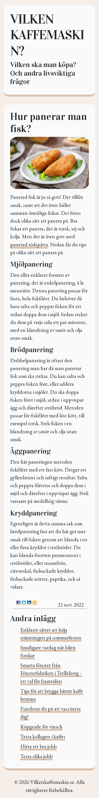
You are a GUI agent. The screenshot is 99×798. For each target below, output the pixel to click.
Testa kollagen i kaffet (42, 736)
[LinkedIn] (29, 603)
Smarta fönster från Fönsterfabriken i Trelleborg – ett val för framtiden (51, 673)
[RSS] (34, 603)
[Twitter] (24, 603)
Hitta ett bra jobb (38, 746)
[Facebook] (18, 603)
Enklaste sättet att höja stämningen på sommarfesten (50, 633)
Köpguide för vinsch (41, 726)
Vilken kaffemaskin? (47, 35)
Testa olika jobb (36, 756)
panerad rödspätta (29, 244)
